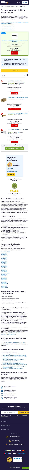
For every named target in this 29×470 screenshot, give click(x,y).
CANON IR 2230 (4, 270)
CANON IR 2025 (4, 265)
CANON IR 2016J (4, 255)
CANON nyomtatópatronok (7, 26)
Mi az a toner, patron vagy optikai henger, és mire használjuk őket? (14, 60)
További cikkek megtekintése (6, 66)
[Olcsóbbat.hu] (18, 458)
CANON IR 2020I (4, 261)
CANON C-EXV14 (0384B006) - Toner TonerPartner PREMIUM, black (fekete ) (14, 41)
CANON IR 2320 (4, 277)
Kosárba (15, 53)
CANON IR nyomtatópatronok (8, 29)
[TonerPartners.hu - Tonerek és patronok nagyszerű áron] (4, 2)
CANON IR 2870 (4, 281)
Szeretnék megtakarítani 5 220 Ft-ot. (15, 148)
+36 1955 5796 (10, 168)
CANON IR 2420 (4, 278)
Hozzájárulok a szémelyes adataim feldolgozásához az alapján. (14, 416)
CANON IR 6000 (4, 286)
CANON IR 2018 (4, 257)
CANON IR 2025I (4, 266)
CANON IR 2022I (4, 263)
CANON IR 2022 (4, 262)
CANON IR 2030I (4, 269)
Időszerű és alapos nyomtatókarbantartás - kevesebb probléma (15, 364)
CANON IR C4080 (4, 287)
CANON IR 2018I (4, 258)
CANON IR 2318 (4, 274)
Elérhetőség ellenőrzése (15, 108)
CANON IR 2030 (4, 267)
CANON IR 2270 (4, 271)
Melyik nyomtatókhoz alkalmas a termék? (14, 45)
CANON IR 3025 (4, 282)
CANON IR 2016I (4, 254)
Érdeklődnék (11, 174)
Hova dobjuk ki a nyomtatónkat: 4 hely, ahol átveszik (13, 368)
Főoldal (2, 6)
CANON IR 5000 (4, 285)
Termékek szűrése (14, 70)
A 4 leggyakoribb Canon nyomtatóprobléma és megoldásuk (14, 355)
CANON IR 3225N (4, 283)
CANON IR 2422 (4, 279)
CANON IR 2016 (4, 253)
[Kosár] (19, 2)
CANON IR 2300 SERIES (5, 273)
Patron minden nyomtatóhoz (9, 6)
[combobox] (13, 75)
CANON (17, 6)
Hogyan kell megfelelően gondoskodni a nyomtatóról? (13, 363)
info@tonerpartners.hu (12, 171)
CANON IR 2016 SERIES (5, 251)
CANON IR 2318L (4, 275)
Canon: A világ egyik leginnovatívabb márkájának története (14, 354)
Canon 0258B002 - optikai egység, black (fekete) (18, 97)
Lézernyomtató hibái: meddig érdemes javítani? (12, 362)
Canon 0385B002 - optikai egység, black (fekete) (18, 113)
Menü (26, 2)
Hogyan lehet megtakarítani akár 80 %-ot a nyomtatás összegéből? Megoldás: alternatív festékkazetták (15, 64)
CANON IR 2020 (4, 259)
